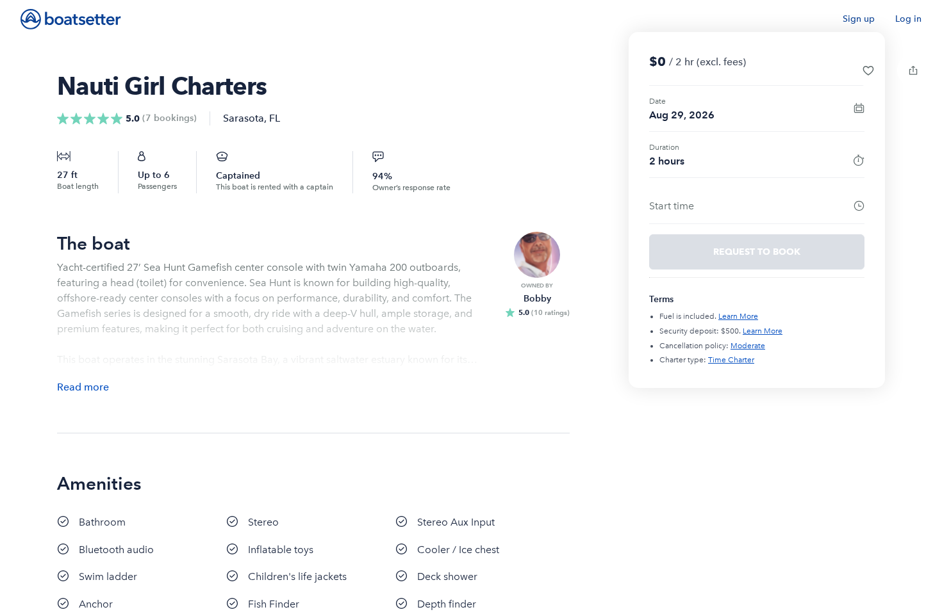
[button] (868, 70)
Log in (908, 18)
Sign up (859, 18)
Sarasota (243, 118)
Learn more (738, 316)
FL (274, 118)
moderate (748, 345)
